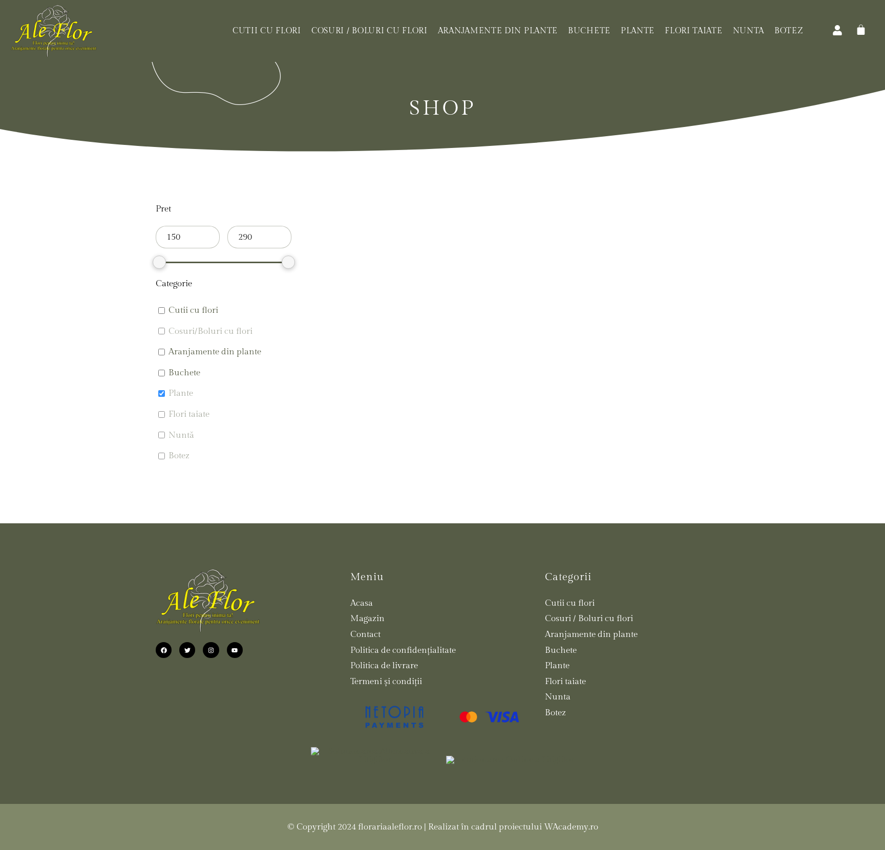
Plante (638, 31)
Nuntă (181, 435)
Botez (789, 31)
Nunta (749, 31)
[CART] (861, 30)
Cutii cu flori (267, 31)
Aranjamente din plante (498, 31)
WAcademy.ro (571, 827)
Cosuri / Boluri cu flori (369, 31)
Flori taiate (693, 31)
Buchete (589, 31)
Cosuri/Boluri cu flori (210, 331)
